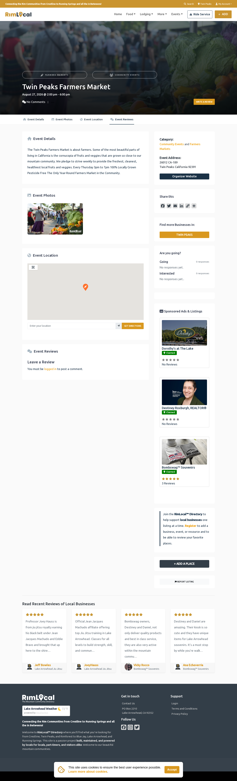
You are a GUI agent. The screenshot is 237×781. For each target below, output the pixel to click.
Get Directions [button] (132, 326)
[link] (18, 14)
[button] (85, 287)
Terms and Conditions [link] (184, 708)
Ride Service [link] (201, 14)
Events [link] (175, 14)
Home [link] (118, 14)
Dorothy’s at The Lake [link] (177, 348)
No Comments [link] (36, 101)
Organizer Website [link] (184, 176)
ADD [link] (224, 14)
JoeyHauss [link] (91, 665)
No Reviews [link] (169, 364)
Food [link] (129, 14)
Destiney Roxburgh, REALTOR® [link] (184, 408)
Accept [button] (172, 769)
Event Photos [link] (63, 119)
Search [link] (190, 4)
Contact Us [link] (128, 703)
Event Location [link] (93, 119)
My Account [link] (224, 4)
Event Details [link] (35, 119)
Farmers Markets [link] (57, 75)
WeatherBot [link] (42, 713)
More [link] (161, 14)
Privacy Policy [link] (179, 713)
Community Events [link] (127, 75)
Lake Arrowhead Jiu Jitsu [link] (49, 668)
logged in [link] (50, 369)
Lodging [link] (145, 14)
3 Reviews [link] (168, 483)
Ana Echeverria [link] (193, 665)
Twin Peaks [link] (205, 3)
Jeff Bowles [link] (43, 665)
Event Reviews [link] (124, 119)
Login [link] (174, 703)
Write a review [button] (204, 102)
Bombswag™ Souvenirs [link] (178, 467)
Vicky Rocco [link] (141, 665)
